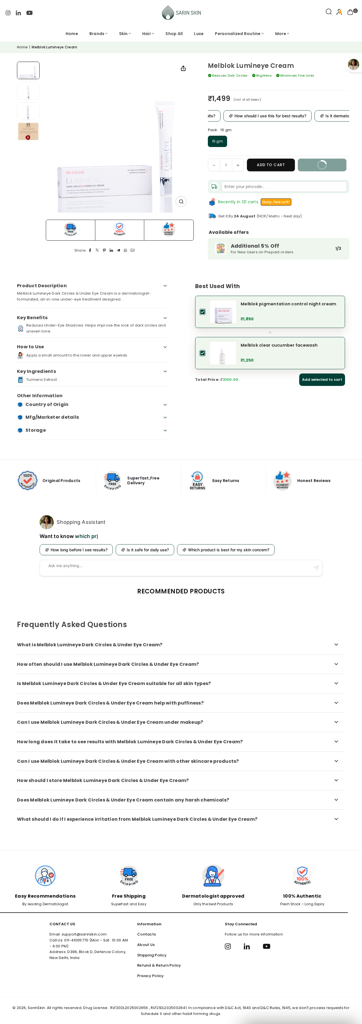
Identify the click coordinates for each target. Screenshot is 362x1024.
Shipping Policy (152, 955)
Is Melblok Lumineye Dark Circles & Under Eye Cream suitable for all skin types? (114, 683)
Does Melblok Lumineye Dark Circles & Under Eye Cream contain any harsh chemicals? (123, 800)
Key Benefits (32, 317)
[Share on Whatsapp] (126, 251)
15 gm (217, 141)
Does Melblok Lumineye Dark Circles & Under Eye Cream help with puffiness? (110, 703)
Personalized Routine (237, 33)
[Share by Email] (133, 251)
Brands (97, 33)
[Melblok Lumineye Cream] (28, 70)
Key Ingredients (36, 371)
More (280, 33)
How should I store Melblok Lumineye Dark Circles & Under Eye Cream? (103, 780)
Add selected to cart (322, 379)
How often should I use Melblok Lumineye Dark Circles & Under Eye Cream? (108, 664)
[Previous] (80, 137)
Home (72, 33)
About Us (146, 944)
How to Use (30, 347)
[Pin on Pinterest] (104, 251)
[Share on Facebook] (90, 251)
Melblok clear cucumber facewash (279, 345)
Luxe (199, 33)
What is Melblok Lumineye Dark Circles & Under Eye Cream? (90, 644)
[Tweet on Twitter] (97, 251)
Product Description (42, 285)
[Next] (155, 137)
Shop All (174, 33)
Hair (146, 33)
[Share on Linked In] (111, 251)
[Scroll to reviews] (278, 86)
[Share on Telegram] (119, 251)
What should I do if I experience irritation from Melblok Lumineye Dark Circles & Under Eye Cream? (137, 819)
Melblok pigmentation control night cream (288, 304)
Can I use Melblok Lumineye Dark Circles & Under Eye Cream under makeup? (110, 722)
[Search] (328, 12)
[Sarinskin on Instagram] (8, 12)
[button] (350, 12)
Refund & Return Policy (159, 965)
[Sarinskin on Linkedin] (18, 12)
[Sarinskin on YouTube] (29, 12)
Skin (123, 33)
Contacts (146, 934)
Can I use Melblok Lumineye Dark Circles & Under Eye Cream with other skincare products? (128, 761)
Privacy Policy (150, 975)
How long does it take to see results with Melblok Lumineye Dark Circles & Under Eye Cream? (130, 741)
